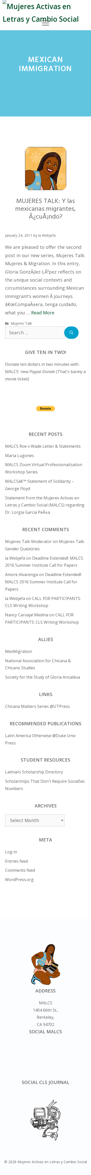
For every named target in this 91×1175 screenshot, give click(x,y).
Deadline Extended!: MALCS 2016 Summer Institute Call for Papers (43, 582)
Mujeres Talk (21, 323)
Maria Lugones (19, 455)
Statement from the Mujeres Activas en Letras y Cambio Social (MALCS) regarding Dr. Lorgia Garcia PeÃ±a (44, 505)
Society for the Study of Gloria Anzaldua (42, 677)
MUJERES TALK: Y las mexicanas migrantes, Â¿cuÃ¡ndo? (45, 209)
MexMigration (18, 651)
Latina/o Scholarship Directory (34, 772)
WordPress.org (19, 879)
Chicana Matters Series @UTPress (37, 706)
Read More (42, 313)
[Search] (71, 332)
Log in (11, 852)
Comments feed (20, 870)
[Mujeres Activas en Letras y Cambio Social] (47, 12)
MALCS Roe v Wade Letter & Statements (43, 446)
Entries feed (16, 861)
